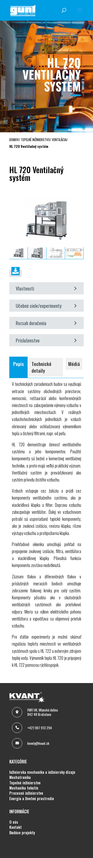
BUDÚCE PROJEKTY (22, 832)
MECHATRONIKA (20, 777)
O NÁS (13, 822)
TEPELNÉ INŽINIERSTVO (25, 782)
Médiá (74, 363)
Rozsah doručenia (31, 322)
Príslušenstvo (28, 340)
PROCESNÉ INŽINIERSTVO (26, 793)
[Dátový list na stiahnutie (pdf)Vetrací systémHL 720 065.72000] (15, 273)
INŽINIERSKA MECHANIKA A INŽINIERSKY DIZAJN (42, 772)
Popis (18, 363)
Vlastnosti (25, 288)
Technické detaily (41, 367)
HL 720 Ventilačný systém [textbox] (36, 174)
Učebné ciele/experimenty (39, 305)
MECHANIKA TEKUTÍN (23, 788)
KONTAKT (15, 827)
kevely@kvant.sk (38, 743)
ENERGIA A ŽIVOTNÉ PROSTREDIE (31, 798)
